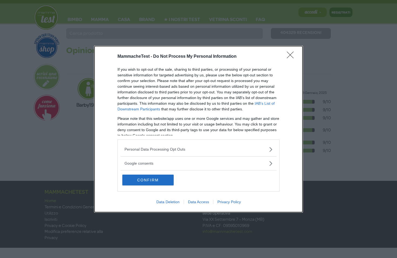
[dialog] (198, 129)
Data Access (198, 202)
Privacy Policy (229, 202)
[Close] (292, 57)
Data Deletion (168, 202)
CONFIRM (148, 180)
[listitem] (198, 149)
